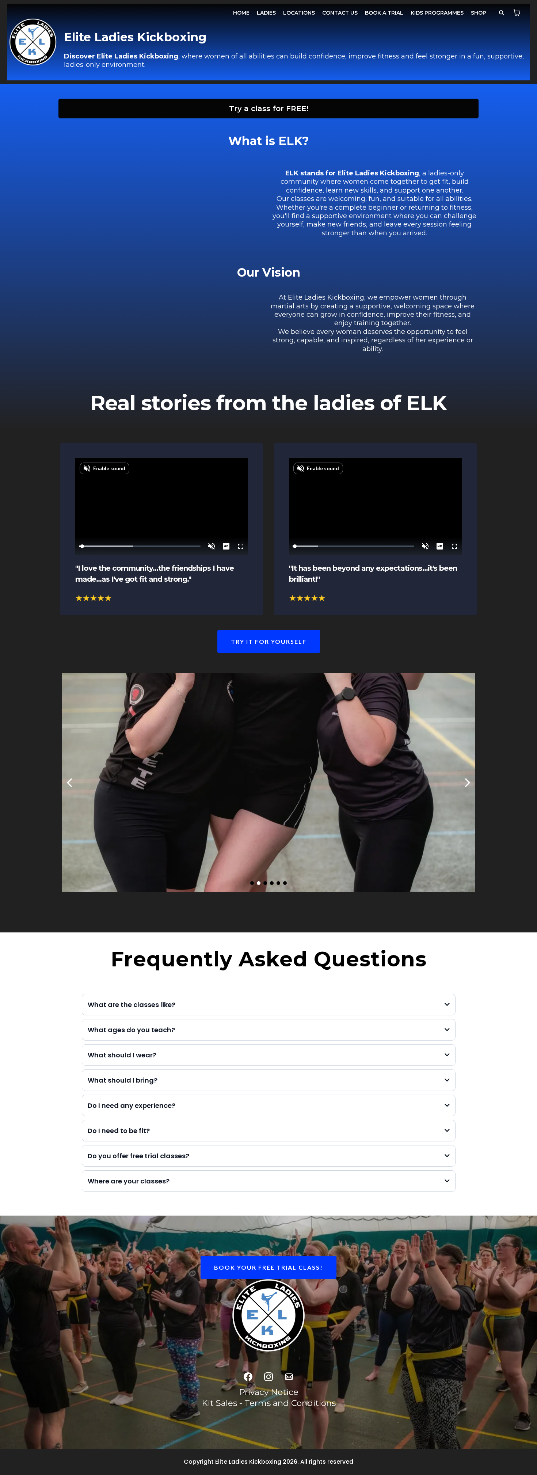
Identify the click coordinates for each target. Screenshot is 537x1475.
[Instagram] (268, 1376)
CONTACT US (340, 12)
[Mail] (289, 1376)
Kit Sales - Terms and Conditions (269, 1403)
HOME (241, 12)
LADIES (266, 12)
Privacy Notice (268, 1392)
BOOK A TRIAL (384, 12)
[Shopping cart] (517, 12)
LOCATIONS (299, 12)
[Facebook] (248, 1376)
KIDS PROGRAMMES (437, 12)
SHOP (478, 12)
